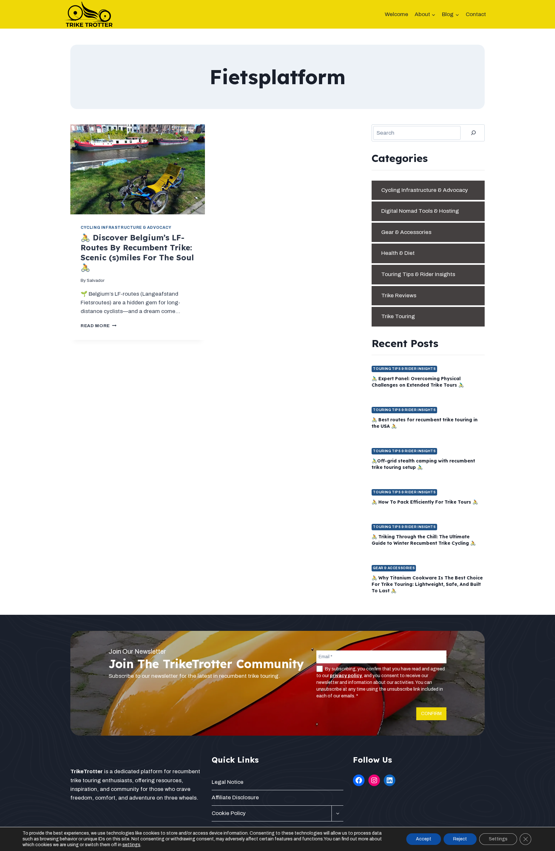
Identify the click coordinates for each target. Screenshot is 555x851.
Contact (476, 14)
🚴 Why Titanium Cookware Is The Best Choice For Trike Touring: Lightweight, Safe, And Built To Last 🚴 (427, 584)
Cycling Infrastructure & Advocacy (126, 227)
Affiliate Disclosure (235, 797)
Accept (423, 839)
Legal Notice (227, 782)
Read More (99, 325)
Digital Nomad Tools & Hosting (420, 211)
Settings (498, 839)
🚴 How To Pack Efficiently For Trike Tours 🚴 (425, 502)
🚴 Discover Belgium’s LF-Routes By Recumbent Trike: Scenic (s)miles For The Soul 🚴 (137, 253)
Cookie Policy (229, 813)
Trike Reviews (398, 295)
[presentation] (137, 169)
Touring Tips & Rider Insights (418, 274)
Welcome (396, 14)
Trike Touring (398, 316)
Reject (460, 839)
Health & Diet (398, 253)
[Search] (473, 133)
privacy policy (346, 675)
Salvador (95, 280)
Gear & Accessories (406, 232)
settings (131, 844)
